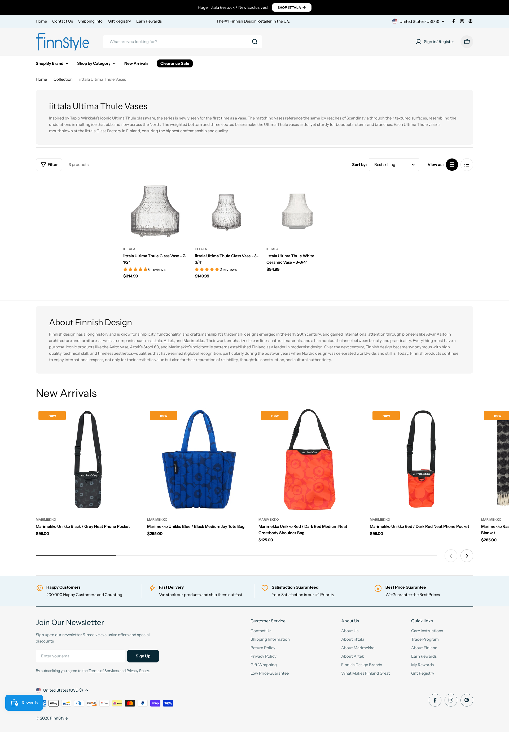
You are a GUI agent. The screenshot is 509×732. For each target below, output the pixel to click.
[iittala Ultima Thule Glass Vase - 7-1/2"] (155, 209)
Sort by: (359, 164)
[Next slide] (466, 555)
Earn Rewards (149, 21)
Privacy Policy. (138, 670)
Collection (63, 79)
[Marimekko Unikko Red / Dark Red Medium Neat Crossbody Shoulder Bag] (310, 460)
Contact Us (62, 21)
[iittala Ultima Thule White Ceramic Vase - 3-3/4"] (298, 209)
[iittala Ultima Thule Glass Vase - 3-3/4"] (226, 209)
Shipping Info (90, 21)
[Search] (255, 41)
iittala (129, 249)
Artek (169, 340)
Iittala (156, 340)
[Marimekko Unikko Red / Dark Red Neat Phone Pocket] (421, 460)
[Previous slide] (451, 555)
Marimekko (193, 340)
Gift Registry (119, 21)
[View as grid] (452, 164)
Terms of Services (104, 670)
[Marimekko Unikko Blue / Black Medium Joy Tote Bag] (199, 460)
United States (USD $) (419, 21)
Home (41, 21)
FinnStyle (58, 718)
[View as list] (466, 164)
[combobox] (182, 41)
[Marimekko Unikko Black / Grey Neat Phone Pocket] (87, 460)
